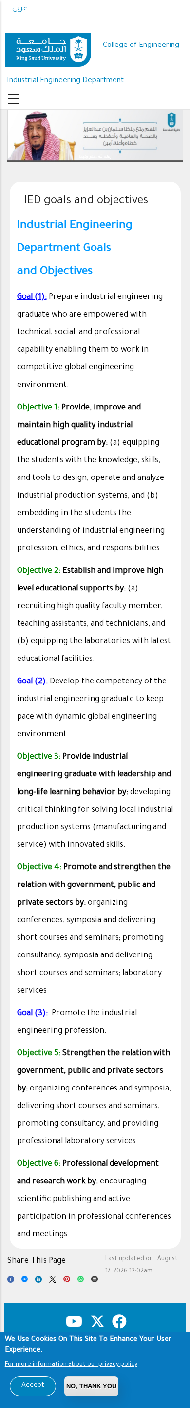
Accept (32, 1386)
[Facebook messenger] (24, 1281)
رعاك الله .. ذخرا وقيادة (86, 157)
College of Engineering (141, 46)
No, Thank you (91, 1386)
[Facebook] (10, 1281)
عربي (19, 9)
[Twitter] (52, 1281)
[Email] (94, 1281)
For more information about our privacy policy (71, 1365)
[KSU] (48, 46)
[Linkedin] (38, 1281)
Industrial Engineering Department (65, 81)
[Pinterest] (66, 1281)
